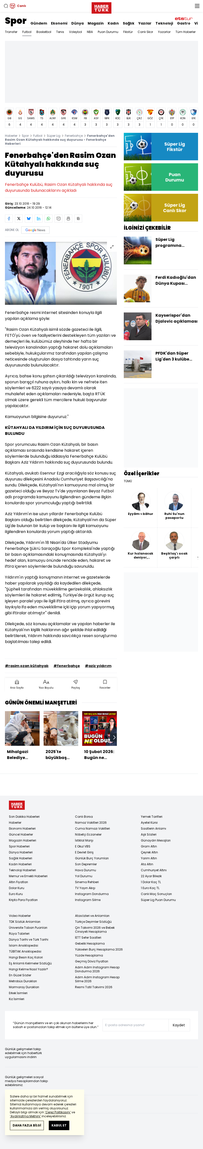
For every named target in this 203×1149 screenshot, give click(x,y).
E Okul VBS (82, 846)
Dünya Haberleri (21, 852)
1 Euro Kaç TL (150, 888)
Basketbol (43, 32)
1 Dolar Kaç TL (151, 882)
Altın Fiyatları (18, 882)
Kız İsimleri (16, 999)
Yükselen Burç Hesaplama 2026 (99, 949)
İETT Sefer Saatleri (88, 937)
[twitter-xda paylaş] (19, 219)
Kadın (113, 23)
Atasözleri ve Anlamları (92, 916)
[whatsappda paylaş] (48, 219)
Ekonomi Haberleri (22, 828)
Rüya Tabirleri (19, 933)
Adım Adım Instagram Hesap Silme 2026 (97, 979)
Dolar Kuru (16, 888)
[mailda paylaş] (58, 219)
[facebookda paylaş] (9, 219)
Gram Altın (149, 846)
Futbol (26, 32)
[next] (114, 737)
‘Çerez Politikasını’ (58, 1112)
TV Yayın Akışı (85, 888)
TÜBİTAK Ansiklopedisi (25, 951)
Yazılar (145, 23)
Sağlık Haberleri (20, 858)
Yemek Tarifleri (151, 816)
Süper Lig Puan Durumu (158, 900)
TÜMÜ (128, 481)
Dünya (77, 23)
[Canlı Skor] (161, 207)
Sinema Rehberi (87, 882)
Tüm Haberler (186, 32)
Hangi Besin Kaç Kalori (26, 957)
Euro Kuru (16, 894)
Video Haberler (20, 916)
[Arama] (6, 6)
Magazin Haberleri (22, 840)
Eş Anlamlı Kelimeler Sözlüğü (30, 963)
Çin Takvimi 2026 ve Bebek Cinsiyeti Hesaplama (95, 929)
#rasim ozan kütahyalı (27, 665)
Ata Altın (147, 864)
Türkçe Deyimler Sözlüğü (93, 922)
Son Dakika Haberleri (24, 816)
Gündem (38, 23)
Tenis (60, 32)
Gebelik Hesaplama (90, 943)
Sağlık (128, 23)
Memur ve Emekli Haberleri (28, 876)
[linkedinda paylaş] (39, 219)
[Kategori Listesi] (197, 6)
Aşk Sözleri (148, 834)
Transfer (11, 32)
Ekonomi (59, 23)
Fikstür (128, 32)
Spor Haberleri (19, 846)
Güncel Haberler (21, 834)
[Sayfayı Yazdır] (68, 219)
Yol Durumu (83, 876)
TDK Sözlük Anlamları (24, 922)
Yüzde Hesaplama (89, 955)
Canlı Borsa (84, 816)
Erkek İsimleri (18, 993)
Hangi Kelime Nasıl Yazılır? (28, 969)
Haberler (11, 136)
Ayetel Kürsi (149, 822)
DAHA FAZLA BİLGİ (27, 1125)
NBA (90, 32)
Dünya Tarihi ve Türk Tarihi (28, 939)
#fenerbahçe (66, 665)
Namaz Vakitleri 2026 (91, 822)
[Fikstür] (161, 146)
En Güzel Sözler (20, 975)
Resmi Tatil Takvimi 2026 (93, 987)
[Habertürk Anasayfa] (101, 7)
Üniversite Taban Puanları (28, 927)
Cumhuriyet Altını (154, 870)
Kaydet (179, 1025)
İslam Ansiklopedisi (23, 945)
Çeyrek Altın (149, 852)
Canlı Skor (145, 32)
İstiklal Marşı (84, 840)
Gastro (183, 23)
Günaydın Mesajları (156, 840)
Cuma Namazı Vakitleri (92, 828)
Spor (15, 20)
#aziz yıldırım (98, 665)
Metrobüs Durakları (23, 981)
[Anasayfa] (17, 805)
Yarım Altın (149, 858)
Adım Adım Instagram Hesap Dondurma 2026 (97, 969)
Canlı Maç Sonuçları (156, 894)
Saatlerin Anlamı (153, 828)
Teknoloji (164, 23)
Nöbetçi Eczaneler (88, 834)
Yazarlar (164, 32)
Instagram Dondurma (92, 894)
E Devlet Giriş (84, 852)
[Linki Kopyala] (78, 219)
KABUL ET (59, 1125)
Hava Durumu (85, 870)
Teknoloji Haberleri (22, 870)
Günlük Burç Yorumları (92, 858)
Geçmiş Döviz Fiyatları (91, 961)
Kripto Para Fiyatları (23, 900)
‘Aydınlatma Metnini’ (25, 1116)
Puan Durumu (108, 32)
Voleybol (75, 32)
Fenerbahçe (74, 136)
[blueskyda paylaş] (29, 219)
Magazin (96, 23)
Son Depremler (86, 864)
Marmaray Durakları (24, 987)
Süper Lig (53, 136)
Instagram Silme (88, 900)
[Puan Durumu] (161, 177)
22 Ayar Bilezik (151, 876)
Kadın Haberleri (20, 864)
